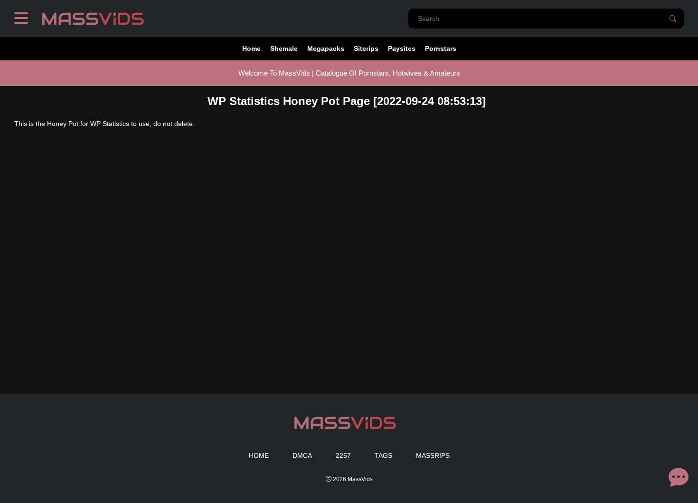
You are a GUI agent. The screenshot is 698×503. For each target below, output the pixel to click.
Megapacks (325, 48)
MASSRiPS (433, 455)
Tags (383, 455)
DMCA (302, 455)
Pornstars (440, 48)
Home (251, 48)
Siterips (366, 48)
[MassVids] (96, 19)
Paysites (401, 48)
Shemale (284, 48)
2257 (343, 455)
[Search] (673, 18)
